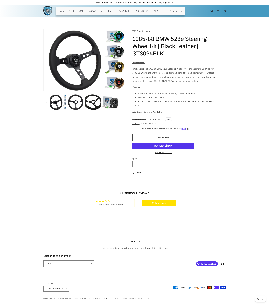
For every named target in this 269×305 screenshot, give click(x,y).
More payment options (163, 152)
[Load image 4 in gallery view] (110, 102)
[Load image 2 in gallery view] (76, 102)
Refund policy (87, 298)
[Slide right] (122, 102)
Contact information (144, 298)
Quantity (135, 158)
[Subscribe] (91, 263)
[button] (72, 11)
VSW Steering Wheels (57, 299)
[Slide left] (46, 102)
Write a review (159, 202)
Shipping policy (128, 298)
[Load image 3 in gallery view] (93, 102)
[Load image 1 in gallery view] (58, 102)
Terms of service (114, 298)
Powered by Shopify (72, 299)
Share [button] (138, 172)
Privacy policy (100, 298)
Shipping (136, 123)
